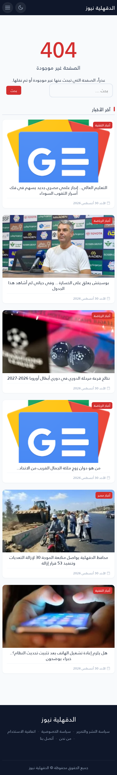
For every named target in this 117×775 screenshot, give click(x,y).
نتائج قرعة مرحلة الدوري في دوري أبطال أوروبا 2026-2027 (58, 378)
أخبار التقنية (102, 125)
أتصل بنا (47, 738)
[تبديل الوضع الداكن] (20, 7)
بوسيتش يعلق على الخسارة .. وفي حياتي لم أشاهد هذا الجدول (58, 285)
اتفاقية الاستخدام (22, 731)
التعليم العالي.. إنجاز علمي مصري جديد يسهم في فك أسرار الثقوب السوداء (58, 190)
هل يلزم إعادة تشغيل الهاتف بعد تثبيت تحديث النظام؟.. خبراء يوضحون (58, 655)
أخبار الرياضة (102, 220)
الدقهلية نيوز (100, 7)
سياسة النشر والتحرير (93, 731)
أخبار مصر (104, 495)
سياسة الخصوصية (56, 731)
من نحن (65, 738)
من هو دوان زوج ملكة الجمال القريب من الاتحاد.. (58, 467)
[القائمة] (7, 7)
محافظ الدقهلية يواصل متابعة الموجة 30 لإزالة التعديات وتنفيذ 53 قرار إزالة (58, 560)
